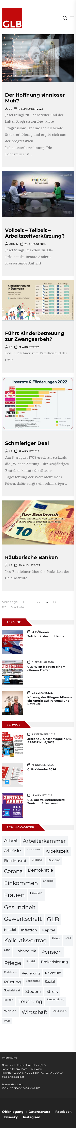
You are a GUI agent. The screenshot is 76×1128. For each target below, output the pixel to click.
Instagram (31, 1117)
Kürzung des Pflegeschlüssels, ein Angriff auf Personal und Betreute (50, 700)
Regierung (31, 973)
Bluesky (11, 1117)
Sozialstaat (12, 990)
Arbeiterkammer (44, 841)
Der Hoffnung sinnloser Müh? (35, 98)
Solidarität (33, 980)
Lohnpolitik (25, 951)
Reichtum (53, 973)
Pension (51, 952)
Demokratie (40, 870)
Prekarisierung (54, 962)
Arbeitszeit (57, 851)
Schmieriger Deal (27, 443)
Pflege (12, 963)
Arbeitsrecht (34, 849)
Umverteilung (55, 999)
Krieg (56, 938)
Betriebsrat (15, 860)
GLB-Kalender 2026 (41, 769)
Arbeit (11, 840)
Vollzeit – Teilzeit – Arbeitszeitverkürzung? (35, 233)
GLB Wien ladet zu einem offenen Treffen (46, 668)
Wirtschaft (34, 1012)
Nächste (17, 607)
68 (55, 602)
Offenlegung (13, 1112)
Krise (68, 937)
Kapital (48, 930)
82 (4, 607)
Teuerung (30, 1001)
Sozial (50, 981)
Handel (10, 930)
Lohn (7, 949)
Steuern (33, 991)
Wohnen (59, 1011)
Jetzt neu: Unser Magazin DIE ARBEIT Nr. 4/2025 (49, 740)
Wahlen (10, 1011)
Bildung (37, 859)
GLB (53, 919)
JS (10, 108)
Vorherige (10, 602)
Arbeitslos (13, 851)
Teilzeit (8, 999)
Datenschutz (39, 1112)
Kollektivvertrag (25, 940)
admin (13, 243)
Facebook (63, 1112)
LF (10, 347)
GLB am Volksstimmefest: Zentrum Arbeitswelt (46, 801)
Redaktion (10, 972)
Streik (52, 991)
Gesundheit (20, 907)
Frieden (36, 893)
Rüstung (12, 981)
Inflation (29, 930)
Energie (48, 880)
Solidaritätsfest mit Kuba (45, 636)
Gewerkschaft (23, 918)
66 (38, 602)
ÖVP (7, 1021)
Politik (31, 961)
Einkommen (21, 882)
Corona (13, 871)
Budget (54, 860)
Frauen (14, 894)
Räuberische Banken (31, 557)
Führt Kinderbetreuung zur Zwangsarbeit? (34, 336)
